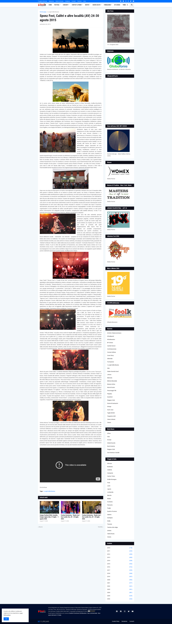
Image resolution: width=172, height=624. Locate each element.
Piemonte (110, 505)
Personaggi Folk (111, 390)
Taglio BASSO (111, 413)
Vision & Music (111, 419)
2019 (119, 576)
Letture (109, 374)
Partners (79, 1)
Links (84, 1)
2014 (119, 560)
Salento (109, 514)
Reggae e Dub (111, 400)
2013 (119, 557)
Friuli (108, 482)
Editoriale (109, 358)
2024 (119, 592)
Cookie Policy (115, 621)
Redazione (51, 1)
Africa (109, 433)
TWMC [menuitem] (124, 5)
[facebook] (120, 1)
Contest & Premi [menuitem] (77, 5)
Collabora (67, 1)
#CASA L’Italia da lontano (114, 333)
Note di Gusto (111, 387)
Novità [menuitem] (87, 5)
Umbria (109, 530)
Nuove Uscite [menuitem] (96, 5)
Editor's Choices (59, 1)
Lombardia (110, 492)
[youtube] (133, 1)
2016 (119, 567)
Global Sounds (111, 443)
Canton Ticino (111, 476)
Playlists (109, 393)
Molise (109, 498)
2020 (119, 579)
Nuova (41, 527)
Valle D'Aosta (110, 533)
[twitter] (130, 1)
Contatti (74, 1)
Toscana (109, 524)
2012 (119, 554)
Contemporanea (111, 349)
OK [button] (6, 619)
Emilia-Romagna (111, 479)
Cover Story (110, 355)
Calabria (109, 470)
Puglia (109, 508)
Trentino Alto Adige (112, 527)
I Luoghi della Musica (53, 11)
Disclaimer (124, 621)
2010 (119, 548)
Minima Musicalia (112, 381)
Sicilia (108, 521)
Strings (109, 406)
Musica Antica (111, 384)
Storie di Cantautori (112, 403)
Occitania (110, 501)
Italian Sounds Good (113, 371)
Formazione (110, 362)
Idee (108, 368)
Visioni (109, 422)
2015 (119, 563)
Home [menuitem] (50, 5)
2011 (119, 551)
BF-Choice (110, 342)
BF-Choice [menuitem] (117, 5)
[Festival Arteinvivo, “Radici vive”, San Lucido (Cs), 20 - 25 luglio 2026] (70, 507)
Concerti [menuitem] (65, 5)
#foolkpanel (110, 336)
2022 (119, 586)
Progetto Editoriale (42, 1)
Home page (43, 11)
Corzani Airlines (111, 352)
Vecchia (100, 527)
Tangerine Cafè (111, 416)
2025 (119, 595)
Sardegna (110, 517)
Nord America (111, 446)
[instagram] (125, 1)
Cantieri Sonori (111, 346)
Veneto (109, 537)
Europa (109, 439)
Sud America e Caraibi (113, 452)
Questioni (110, 397)
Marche (109, 495)
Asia (108, 436)
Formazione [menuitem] (107, 5)
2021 (119, 583)
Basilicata (110, 466)
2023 (119, 589)
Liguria (109, 489)
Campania (110, 473)
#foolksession (111, 339)
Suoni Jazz (110, 409)
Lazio (108, 485)
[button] (127, 5)
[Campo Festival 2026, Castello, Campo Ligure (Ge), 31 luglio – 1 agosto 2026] (49, 507)
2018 (119, 573)
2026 (119, 599)
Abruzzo (109, 463)
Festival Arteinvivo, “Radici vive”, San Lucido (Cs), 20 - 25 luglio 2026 (70, 517)
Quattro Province (112, 511)
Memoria (109, 378)
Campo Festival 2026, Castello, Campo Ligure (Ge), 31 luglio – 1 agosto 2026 (49, 517)
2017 (119, 570)
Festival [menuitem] (56, 5)
